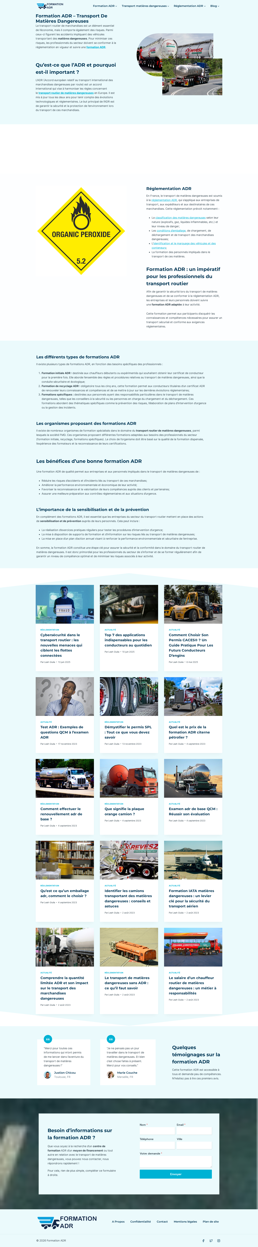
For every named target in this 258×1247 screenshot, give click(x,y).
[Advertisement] (129, 146)
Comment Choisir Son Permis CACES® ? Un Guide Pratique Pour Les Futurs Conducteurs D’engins (191, 645)
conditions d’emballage (171, 230)
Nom (144, 1125)
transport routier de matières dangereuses (66, 92)
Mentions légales (185, 1221)
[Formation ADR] (49, 6)
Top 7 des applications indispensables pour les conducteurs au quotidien (128, 640)
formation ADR (95, 47)
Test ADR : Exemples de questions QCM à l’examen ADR (64, 732)
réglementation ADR (164, 200)
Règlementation (49, 630)
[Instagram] (219, 1241)
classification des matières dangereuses (180, 217)
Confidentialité (140, 1221)
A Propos (118, 1221)
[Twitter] (211, 1241)
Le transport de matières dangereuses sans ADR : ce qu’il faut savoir (127, 983)
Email (181, 1125)
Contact (162, 1221)
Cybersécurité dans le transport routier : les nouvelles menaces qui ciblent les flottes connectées (61, 645)
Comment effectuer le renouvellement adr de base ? (61, 814)
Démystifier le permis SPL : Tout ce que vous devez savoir (128, 732)
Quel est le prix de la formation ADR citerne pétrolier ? (189, 732)
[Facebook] (203, 1241)
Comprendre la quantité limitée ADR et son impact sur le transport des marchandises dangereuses (64, 988)
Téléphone (146, 1139)
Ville (179, 1139)
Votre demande (151, 1153)
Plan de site (211, 1221)
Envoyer (176, 1174)
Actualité (110, 630)
